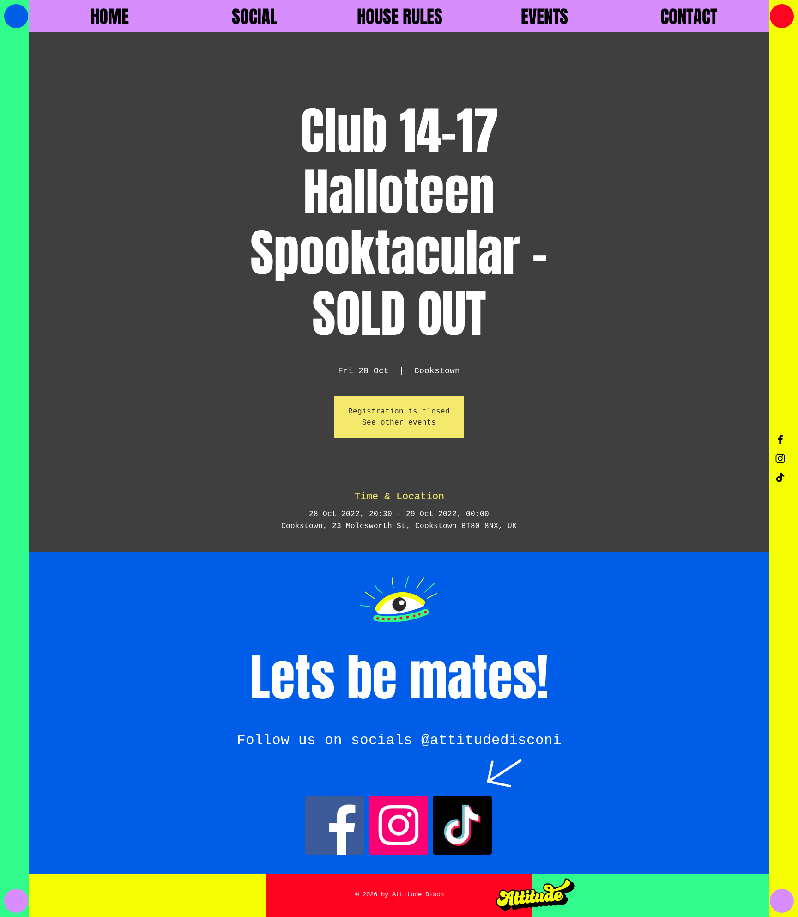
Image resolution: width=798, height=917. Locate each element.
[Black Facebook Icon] (780, 439)
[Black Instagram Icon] (780, 458)
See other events (399, 423)
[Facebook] (334, 825)
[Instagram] (398, 825)
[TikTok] (780, 477)
